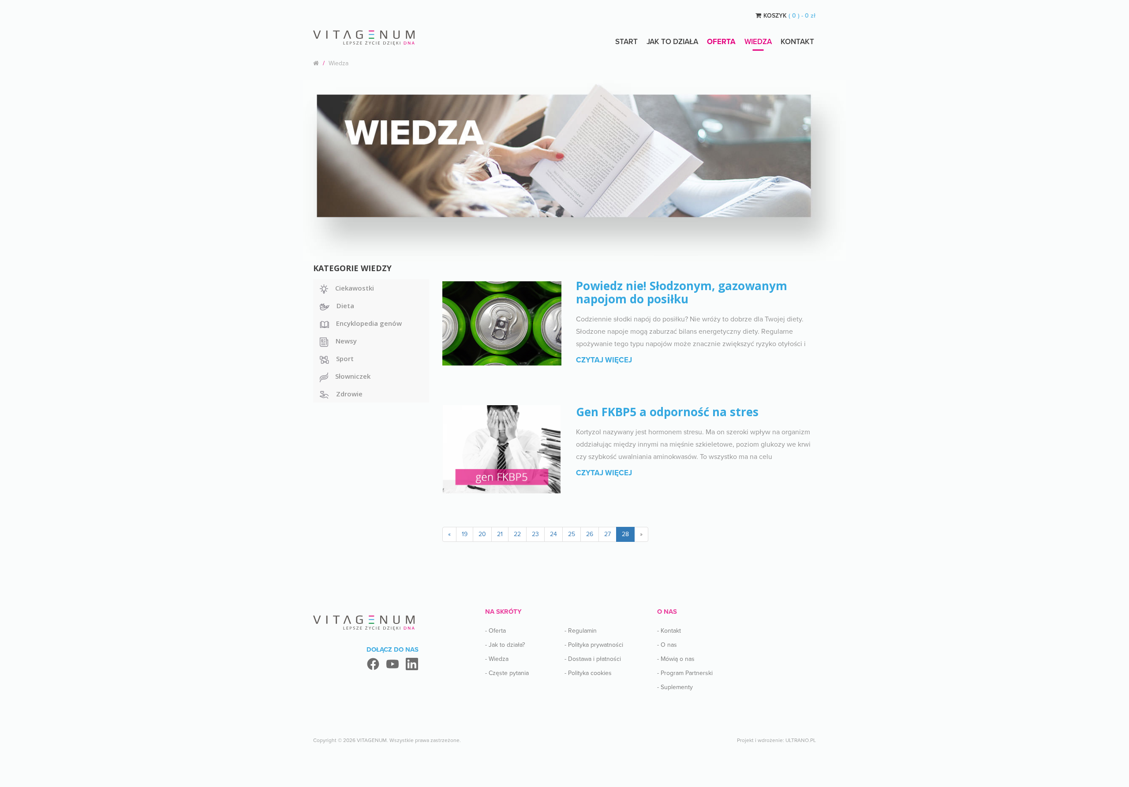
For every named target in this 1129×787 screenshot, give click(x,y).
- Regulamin (580, 630)
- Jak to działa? (505, 645)
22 (517, 534)
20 (482, 534)
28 (625, 534)
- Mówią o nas (676, 659)
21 (500, 534)
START (626, 41)
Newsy (346, 340)
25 (571, 534)
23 (535, 534)
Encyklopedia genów (369, 323)
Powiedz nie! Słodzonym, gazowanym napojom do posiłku (681, 292)
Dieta (345, 305)
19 (464, 534)
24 (553, 534)
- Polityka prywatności (593, 645)
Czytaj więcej (604, 360)
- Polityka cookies (588, 673)
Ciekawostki (354, 287)
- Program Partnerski (685, 673)
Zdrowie (349, 393)
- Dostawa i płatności (592, 659)
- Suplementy (675, 687)
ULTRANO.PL (800, 740)
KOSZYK (789, 15)
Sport (345, 358)
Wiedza (758, 41)
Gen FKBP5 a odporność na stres (667, 412)
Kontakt (797, 41)
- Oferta (495, 630)
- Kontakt (669, 630)
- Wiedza (496, 659)
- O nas (667, 645)
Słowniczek (352, 376)
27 (607, 534)
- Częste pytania (507, 673)
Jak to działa (672, 41)
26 (589, 534)
